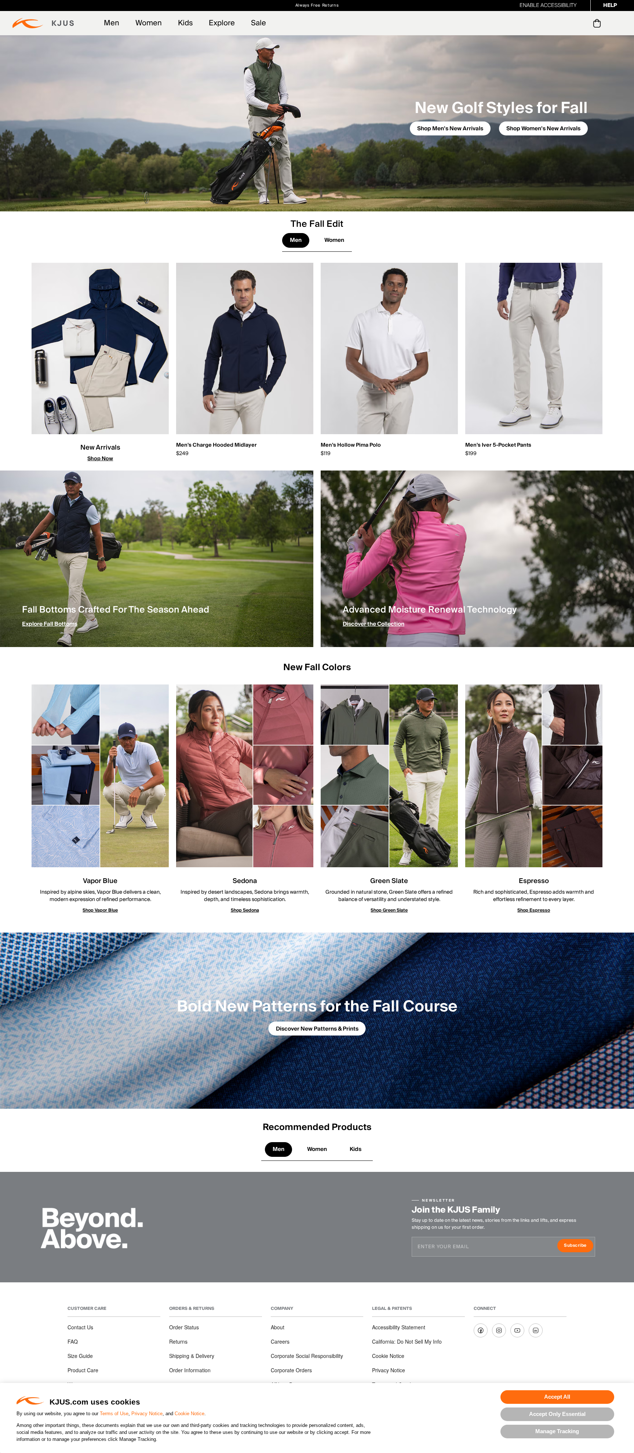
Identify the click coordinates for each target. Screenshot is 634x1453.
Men (111, 23)
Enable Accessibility (548, 5)
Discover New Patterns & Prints (317, 1029)
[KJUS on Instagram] (499, 1330)
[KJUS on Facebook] (481, 1330)
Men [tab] (296, 240)
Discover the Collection (373, 624)
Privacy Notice (147, 1413)
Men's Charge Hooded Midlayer (216, 445)
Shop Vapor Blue (100, 910)
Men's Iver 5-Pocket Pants (498, 445)
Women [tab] (334, 240)
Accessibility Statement (398, 1327)
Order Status (184, 1327)
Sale (258, 23)
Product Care (83, 1370)
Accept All (557, 1397)
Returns (178, 1341)
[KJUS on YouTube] (517, 1330)
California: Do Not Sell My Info (407, 1341)
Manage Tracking (557, 1431)
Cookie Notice (189, 1413)
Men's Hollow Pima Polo (351, 445)
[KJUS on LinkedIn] (536, 1330)
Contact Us (80, 1327)
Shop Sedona (245, 910)
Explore (222, 23)
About (277, 1327)
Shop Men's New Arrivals (450, 128)
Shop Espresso (533, 910)
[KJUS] (43, 23)
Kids (185, 23)
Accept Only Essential (557, 1414)
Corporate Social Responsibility (307, 1355)
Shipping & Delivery (191, 1355)
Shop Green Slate (389, 910)
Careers (280, 1341)
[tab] (598, 23)
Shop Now (100, 458)
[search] (567, 23)
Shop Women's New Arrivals (543, 128)
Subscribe (578, 1246)
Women (148, 23)
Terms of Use (114, 1413)
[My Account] (582, 23)
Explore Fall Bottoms (49, 624)
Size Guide (80, 1355)
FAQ (73, 1341)
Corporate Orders (291, 1370)
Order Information (190, 1370)
